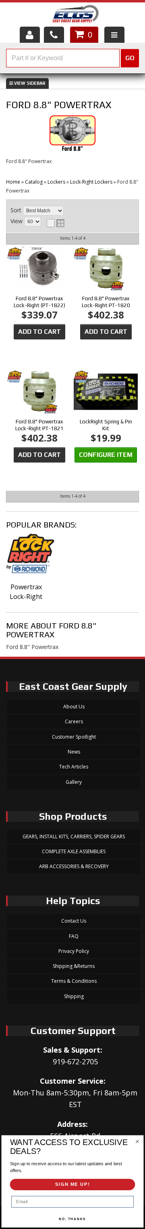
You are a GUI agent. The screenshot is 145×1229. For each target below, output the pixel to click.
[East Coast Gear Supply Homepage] (75, 15)
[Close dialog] (137, 1141)
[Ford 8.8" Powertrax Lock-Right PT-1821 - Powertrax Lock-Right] (19, 377)
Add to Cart (39, 331)
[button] (72, 58)
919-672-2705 (75, 1061)
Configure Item (106, 455)
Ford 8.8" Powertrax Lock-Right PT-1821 (39, 425)
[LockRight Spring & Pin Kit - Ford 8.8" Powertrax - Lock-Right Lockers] (105, 392)
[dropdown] (114, 35)
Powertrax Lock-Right (26, 591)
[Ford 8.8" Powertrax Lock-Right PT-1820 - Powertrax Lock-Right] (86, 254)
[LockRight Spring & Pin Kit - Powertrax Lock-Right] (86, 377)
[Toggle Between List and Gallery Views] (55, 223)
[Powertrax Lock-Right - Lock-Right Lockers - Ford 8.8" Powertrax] (26, 557)
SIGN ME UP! (72, 1184)
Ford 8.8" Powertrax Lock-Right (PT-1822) (39, 301)
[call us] (54, 35)
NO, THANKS (72, 1219)
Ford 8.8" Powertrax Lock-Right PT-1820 (106, 301)
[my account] (30, 35)
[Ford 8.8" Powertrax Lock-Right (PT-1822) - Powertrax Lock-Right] (19, 254)
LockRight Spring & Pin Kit (106, 425)
